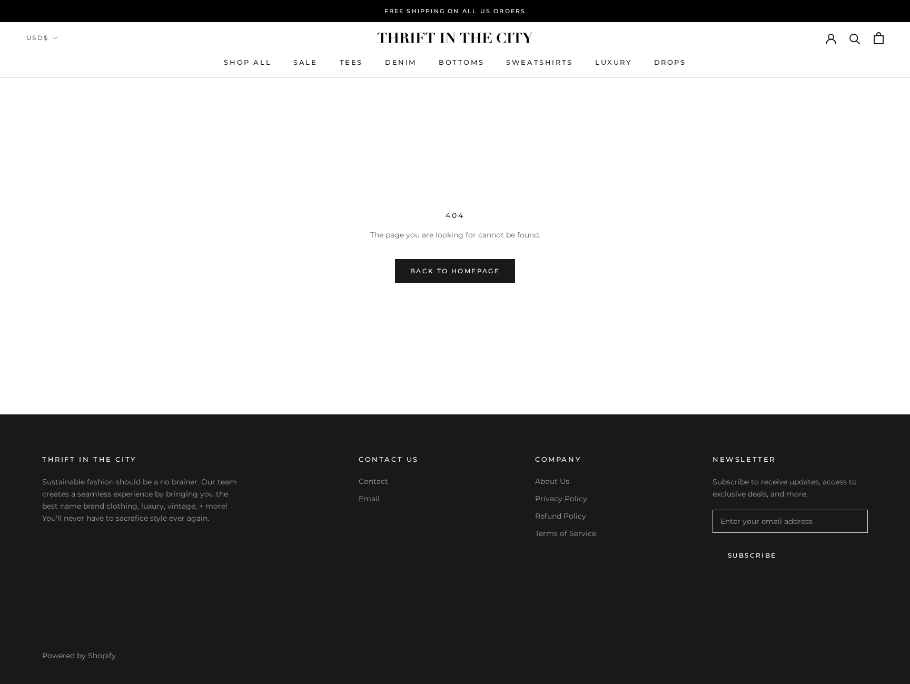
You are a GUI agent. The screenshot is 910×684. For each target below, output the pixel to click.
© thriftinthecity (80, 642)
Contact (373, 481)
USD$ (37, 38)
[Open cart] (879, 38)
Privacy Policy (561, 498)
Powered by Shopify (79, 655)
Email (369, 498)
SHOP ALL (247, 62)
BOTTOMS (461, 62)
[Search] (854, 38)
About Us (552, 481)
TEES (351, 62)
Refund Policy (560, 516)
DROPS (670, 62)
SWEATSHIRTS (539, 62)
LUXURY (613, 62)
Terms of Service (565, 533)
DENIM (401, 62)
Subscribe (752, 555)
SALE (305, 62)
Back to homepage (455, 271)
